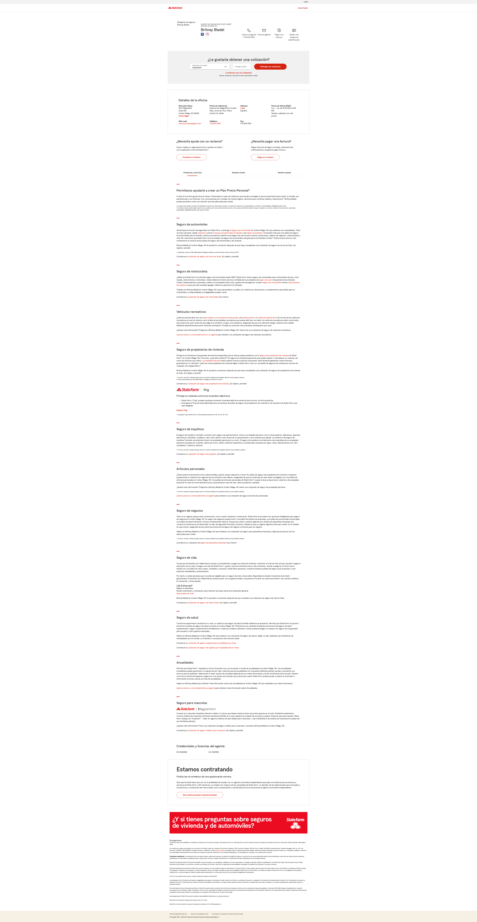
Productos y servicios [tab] (192, 173)
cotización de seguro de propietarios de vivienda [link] (208, 384)
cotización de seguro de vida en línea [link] (203, 603)
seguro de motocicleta (272, 283)
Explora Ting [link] (182, 410)
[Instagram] (207, 34)
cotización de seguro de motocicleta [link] (203, 297)
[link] (264, 36)
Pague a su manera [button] (265, 157)
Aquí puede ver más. (185, 593)
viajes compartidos (254, 233)
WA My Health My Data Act (178, 914)
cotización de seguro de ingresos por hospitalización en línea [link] (213, 648)
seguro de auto (265, 280)
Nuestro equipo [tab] (284, 173)
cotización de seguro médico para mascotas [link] (206, 730)
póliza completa (220, 850)
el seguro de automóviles (240, 230)
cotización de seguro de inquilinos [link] (202, 454)
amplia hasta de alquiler (232, 233)
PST (288, 106)
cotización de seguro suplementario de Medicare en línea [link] (212, 643)
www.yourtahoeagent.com (190, 124)
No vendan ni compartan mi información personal (227, 914)
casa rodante (208, 318)
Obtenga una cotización (270, 67)
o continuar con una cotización (238, 73)
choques (216, 233)
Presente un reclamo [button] (191, 157)
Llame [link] (179, 335)
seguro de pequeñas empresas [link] (213, 543)
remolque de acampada (228, 318)
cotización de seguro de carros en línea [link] (204, 257)
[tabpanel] (238, 112)
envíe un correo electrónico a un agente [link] (200, 335)
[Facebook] (202, 34)
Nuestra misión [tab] (238, 173)
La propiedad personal (211, 361)
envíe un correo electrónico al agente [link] (199, 496)
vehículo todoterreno (267, 318)
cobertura (202, 233)
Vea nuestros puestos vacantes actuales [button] (200, 795)
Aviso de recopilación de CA (199, 914)
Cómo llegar (184, 116)
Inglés (242, 108)
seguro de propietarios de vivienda (274, 355)
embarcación (248, 318)
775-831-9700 (215, 124)
